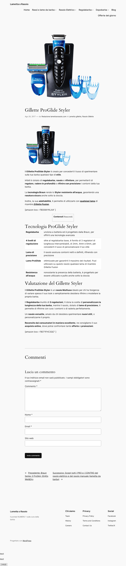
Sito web (29, 438)
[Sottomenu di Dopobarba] (108, 9)
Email (28, 426)
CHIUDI (3, 565)
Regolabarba (85, 10)
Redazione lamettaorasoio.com (54, 116)
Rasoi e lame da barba (43, 10)
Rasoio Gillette (88, 116)
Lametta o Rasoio (19, 4)
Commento (31, 386)
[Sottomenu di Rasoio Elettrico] (75, 9)
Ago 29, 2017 (30, 116)
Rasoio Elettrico (66, 10)
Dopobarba (101, 10)
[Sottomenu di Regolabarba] (92, 9)
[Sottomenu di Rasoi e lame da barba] (55, 9)
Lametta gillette (75, 116)
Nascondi (68, 217)
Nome (28, 414)
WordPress (27, 541)
